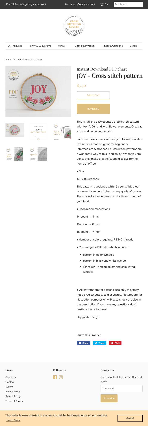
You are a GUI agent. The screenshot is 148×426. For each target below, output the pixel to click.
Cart (107, 4)
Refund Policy (13, 396)
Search (9, 386)
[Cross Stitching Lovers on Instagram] (61, 377)
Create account (86, 4)
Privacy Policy (12, 391)
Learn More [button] (13, 420)
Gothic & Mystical (85, 45)
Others (134, 45)
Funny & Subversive (40, 45)
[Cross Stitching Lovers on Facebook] (55, 377)
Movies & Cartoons (112, 45)
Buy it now (93, 108)
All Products (15, 45)
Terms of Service (14, 401)
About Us (10, 377)
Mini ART (63, 45)
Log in (68, 4)
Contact (9, 381)
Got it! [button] (130, 418)
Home (8, 59)
